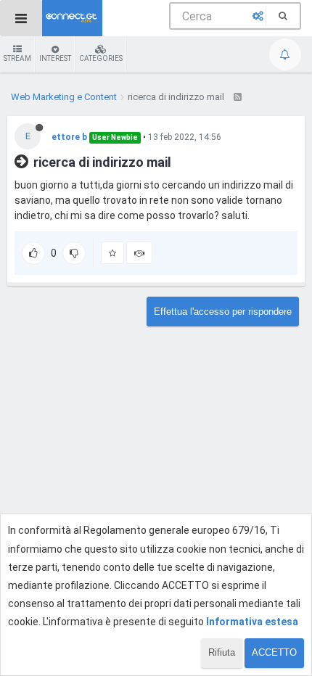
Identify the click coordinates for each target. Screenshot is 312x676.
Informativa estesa (252, 621)
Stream (17, 58)
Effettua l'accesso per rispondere (223, 311)
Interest (55, 58)
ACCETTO (274, 652)
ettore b (69, 137)
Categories (101, 58)
